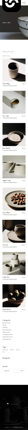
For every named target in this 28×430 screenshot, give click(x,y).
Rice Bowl (6, 148)
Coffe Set (5, 277)
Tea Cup (5, 116)
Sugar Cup (6, 180)
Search (22, 370)
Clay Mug (6, 84)
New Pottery (5, 329)
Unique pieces (6, 337)
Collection (5, 350)
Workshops (5, 339)
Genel (4, 327)
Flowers (18, 350)
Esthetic (12, 350)
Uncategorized (6, 334)
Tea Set (5, 245)
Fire (3, 325)
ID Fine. (11, 427)
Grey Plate (6, 213)
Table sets (5, 332)
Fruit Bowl (6, 309)
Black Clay (5, 322)
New (3, 352)
